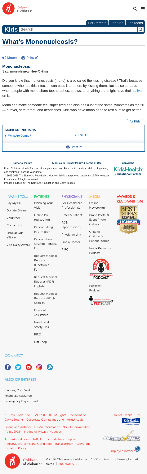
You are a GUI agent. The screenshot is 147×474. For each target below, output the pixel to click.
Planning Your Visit (17, 390)
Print (30, 58)
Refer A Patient (72, 215)
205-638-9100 (68, 464)
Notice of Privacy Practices (43, 431)
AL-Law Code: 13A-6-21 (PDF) (26, 415)
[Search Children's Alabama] (135, 9)
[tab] (135, 121)
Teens (128, 415)
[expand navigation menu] (143, 9)
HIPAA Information (47, 427)
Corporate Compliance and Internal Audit (54, 419)
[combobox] (78, 29)
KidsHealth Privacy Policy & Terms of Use (76, 163)
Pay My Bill (14, 203)
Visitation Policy (16, 448)
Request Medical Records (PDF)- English (45, 281)
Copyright (128, 163)
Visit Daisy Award (18, 245)
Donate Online (17, 210)
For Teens (135, 23)
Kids (137, 415)
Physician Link (71, 234)
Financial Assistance (18, 395)
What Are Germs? (19, 135)
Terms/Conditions (17, 439)
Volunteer (13, 218)
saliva (137, 91)
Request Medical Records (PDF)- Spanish (45, 298)
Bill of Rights (57, 415)
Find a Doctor (71, 242)
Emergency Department (21, 401)
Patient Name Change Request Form (45, 243)
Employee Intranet (122, 451)
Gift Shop (40, 342)
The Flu (82, 134)
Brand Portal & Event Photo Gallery (99, 219)
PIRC (37, 334)
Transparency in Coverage (73, 443)
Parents (117, 415)
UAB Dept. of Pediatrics (48, 439)
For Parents (97, 23)
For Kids (116, 23)
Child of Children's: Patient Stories (99, 236)
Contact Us (14, 225)
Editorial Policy (22, 163)
